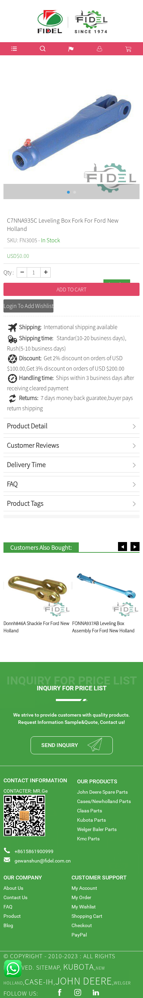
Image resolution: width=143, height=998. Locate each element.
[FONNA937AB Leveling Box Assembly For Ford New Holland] (106, 585)
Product (12, 916)
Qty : (8, 272)
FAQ (7, 907)
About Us (13, 888)
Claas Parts (89, 810)
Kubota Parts (91, 820)
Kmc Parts (88, 838)
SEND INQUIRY (59, 745)
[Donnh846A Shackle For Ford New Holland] (37, 585)
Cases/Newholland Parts (104, 801)
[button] (122, 546)
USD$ (130, 11)
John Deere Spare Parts (102, 792)
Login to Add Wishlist (28, 306)
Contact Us (15, 897)
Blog (8, 925)
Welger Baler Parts (97, 829)
